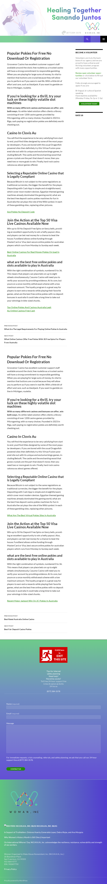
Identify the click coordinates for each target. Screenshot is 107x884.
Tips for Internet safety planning (54, 672)
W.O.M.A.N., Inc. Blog (47, 826)
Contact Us (16, 769)
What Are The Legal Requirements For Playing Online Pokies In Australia (35, 327)
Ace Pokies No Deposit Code (21, 211)
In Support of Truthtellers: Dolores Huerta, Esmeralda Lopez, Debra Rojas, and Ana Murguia (43, 832)
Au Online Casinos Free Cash (21, 310)
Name (13, 704)
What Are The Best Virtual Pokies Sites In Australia (31, 515)
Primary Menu (103, 39)
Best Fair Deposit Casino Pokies (17, 627)
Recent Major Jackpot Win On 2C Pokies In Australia (32, 600)
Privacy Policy (10, 869)
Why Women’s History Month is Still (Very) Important (27, 837)
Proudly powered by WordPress (15, 881)
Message (10, 723)
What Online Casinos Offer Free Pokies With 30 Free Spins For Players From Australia (34, 339)
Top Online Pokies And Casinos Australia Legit (29, 307)
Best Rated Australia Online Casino (19, 617)
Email (12, 713)
